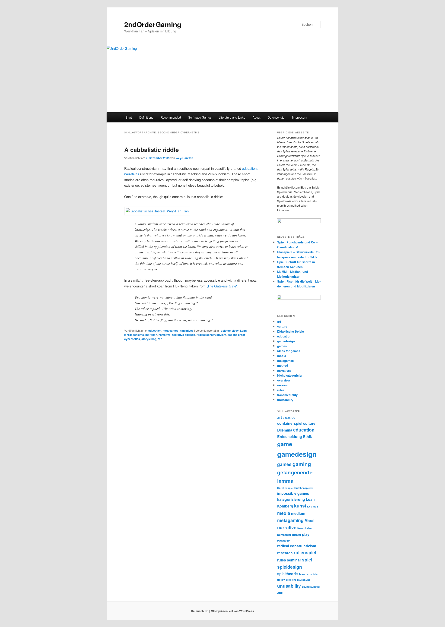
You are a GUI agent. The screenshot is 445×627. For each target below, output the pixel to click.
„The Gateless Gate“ (222, 286)
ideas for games (288, 351)
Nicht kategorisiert (290, 375)
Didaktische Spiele (290, 331)
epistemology (230, 330)
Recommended (171, 117)
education (154, 330)
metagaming (290, 520)
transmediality (287, 395)
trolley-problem (286, 579)
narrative (165, 335)
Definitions (146, 117)
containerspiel (289, 423)
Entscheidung (289, 436)
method (282, 365)
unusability (285, 399)
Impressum (299, 117)
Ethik (307, 436)
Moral (309, 520)
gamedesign (286, 341)
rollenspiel (305, 552)
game (284, 444)
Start (128, 117)
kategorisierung (291, 499)
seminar (294, 560)
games (282, 346)
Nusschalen (304, 528)
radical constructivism (211, 335)
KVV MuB (312, 506)
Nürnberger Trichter (289, 534)
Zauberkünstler (311, 586)
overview (283, 380)
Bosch (287, 417)
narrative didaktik (183, 335)
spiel (307, 559)
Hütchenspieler (303, 488)
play (305, 534)
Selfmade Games (200, 117)
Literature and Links (232, 117)
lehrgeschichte (134, 335)
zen (160, 339)
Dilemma (284, 430)
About (257, 117)
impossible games (293, 493)
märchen (151, 335)
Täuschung (304, 579)
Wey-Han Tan (184, 158)
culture (282, 326)
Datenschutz (276, 117)
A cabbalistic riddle (151, 149)
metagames (170, 330)
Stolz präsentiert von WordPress (232, 611)
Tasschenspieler (308, 574)
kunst (300, 505)
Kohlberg (285, 506)
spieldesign (289, 567)
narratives (187, 330)
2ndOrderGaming (152, 24)
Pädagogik (283, 540)
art (279, 321)
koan (243, 330)
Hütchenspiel (285, 488)
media (281, 355)
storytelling (148, 339)
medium (298, 513)
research (283, 385)
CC (293, 417)
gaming (301, 464)
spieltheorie (287, 573)
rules (280, 390)
